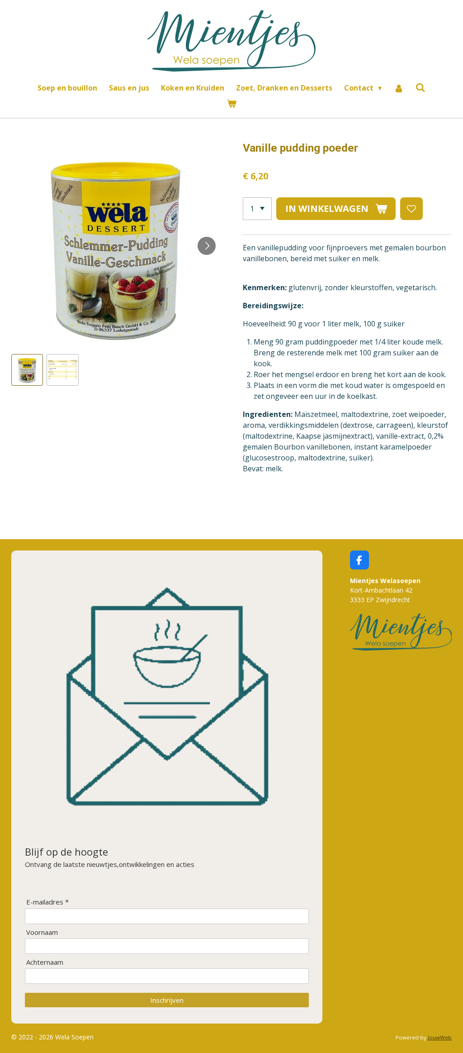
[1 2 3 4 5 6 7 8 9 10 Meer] (257, 208)
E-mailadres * (47, 902)
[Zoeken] (420, 87)
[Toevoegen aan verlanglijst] (411, 208)
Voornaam (42, 932)
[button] (27, 370)
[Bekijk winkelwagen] (231, 103)
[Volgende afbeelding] (207, 246)
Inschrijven (167, 1000)
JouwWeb (440, 1037)
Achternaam (44, 962)
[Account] (398, 88)
